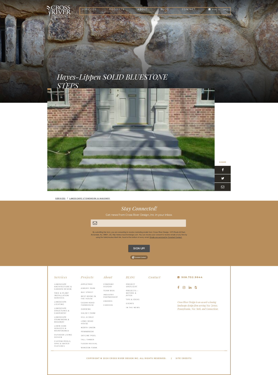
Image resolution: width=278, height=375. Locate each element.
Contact (189, 9)
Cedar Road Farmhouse (87, 304)
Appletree (87, 284)
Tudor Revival (89, 344)
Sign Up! (139, 248)
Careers (108, 305)
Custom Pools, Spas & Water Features (62, 343)
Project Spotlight (131, 285)
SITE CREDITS (183, 358)
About (143, 9)
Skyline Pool (88, 336)
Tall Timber (87, 340)
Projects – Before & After (132, 293)
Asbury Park (88, 288)
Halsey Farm (88, 313)
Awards (107, 301)
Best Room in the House (88, 297)
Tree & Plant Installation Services (61, 295)
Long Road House (87, 322)
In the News (133, 307)
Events (130, 303)
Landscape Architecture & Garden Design (63, 286)
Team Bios (109, 291)
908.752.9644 (220, 9)
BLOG (165, 9)
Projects (117, 9)
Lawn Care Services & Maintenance (61, 328)
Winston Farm (89, 348)
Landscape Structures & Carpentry (61, 310)
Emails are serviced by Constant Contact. (166, 237)
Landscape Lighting (60, 303)
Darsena (86, 309)
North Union (88, 328)
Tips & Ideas (132, 299)
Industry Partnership (110, 296)
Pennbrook (87, 332)
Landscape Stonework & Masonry (61, 319)
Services (89, 9)
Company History (108, 285)
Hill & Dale (87, 317)
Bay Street (87, 292)
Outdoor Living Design (63, 336)
